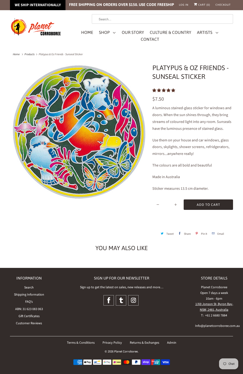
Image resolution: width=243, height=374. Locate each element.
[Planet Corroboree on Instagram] (133, 300)
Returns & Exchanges (144, 342)
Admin (171, 342)
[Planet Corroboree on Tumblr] (121, 300)
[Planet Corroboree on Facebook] (108, 300)
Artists (205, 32)
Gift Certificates (29, 316)
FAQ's (29, 301)
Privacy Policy (112, 342)
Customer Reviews (29, 323)
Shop (105, 32)
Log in (183, 4)
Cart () (203, 4)
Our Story (133, 32)
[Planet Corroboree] (36, 27)
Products (29, 54)
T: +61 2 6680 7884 (214, 315)
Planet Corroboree (126, 351)
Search (29, 287)
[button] (164, 90)
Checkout (223, 4)
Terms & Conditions (81, 342)
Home (87, 32)
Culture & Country (170, 32)
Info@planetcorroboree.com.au (217, 326)
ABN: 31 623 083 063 (29, 309)
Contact (150, 39)
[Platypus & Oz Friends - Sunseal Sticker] (79, 132)
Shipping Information (29, 294)
